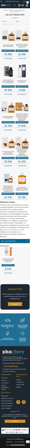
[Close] (27, 2)
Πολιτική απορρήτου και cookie (14, 230)
